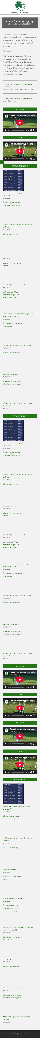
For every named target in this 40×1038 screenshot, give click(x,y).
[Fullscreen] (34, 130)
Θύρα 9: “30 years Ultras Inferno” (14, 285)
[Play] (6, 130)
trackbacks (25, 98)
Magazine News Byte (21, 1033)
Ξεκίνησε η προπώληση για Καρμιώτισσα (17, 345)
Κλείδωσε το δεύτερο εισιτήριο (22, 89)
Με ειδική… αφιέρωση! (11, 374)
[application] (20, 122)
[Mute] (31, 130)
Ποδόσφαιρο (27, 24)
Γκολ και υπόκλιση (9, 256)
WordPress (20, 1035)
